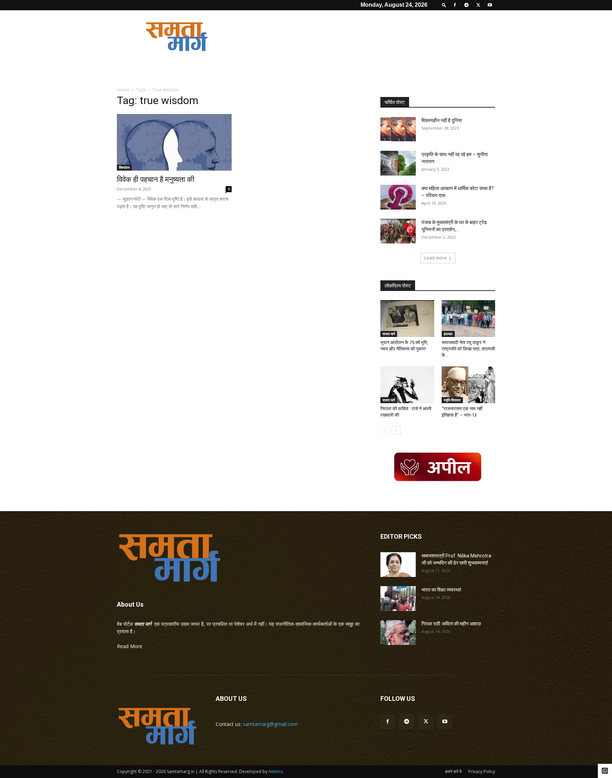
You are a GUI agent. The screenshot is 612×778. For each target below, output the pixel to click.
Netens (275, 771)
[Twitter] (478, 5)
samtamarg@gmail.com (270, 724)
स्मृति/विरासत (452, 399)
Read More (129, 646)
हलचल (448, 333)
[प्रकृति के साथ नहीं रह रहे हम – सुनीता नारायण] (398, 163)
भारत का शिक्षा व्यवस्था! (441, 590)
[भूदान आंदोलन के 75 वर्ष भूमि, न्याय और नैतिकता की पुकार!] (407, 318)
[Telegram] (466, 5)
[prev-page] (384, 430)
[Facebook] (454, 5)
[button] (444, 4)
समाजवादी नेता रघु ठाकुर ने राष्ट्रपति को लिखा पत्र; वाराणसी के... (468, 349)
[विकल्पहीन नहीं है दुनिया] (398, 129)
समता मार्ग (388, 333)
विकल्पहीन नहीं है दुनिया (441, 120)
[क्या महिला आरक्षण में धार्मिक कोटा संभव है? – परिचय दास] (398, 197)
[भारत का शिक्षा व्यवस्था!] (398, 598)
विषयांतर (124, 167)
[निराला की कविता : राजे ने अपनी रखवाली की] (407, 384)
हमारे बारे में (453, 771)
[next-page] (396, 430)
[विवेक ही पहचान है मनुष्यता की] (174, 142)
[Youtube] (489, 5)
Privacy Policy (481, 771)
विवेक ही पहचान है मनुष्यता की (155, 179)
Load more (435, 258)
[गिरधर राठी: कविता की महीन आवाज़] (398, 632)
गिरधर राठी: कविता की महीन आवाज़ (451, 624)
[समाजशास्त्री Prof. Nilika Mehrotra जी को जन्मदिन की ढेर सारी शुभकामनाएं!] (398, 564)
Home (123, 90)
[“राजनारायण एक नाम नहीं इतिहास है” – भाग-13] (468, 384)
